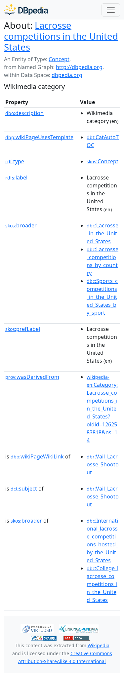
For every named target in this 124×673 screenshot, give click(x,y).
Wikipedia (98, 645)
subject (24, 488)
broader (21, 225)
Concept (59, 59)
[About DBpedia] (26, 10)
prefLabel (22, 329)
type (14, 161)
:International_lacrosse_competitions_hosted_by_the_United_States (102, 540)
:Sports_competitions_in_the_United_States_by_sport (102, 296)
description (24, 113)
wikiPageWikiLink (37, 456)
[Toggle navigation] (111, 10)
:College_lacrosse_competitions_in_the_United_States (102, 584)
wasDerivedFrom (32, 376)
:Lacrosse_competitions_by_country (102, 261)
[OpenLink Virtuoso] (37, 628)
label (16, 177)
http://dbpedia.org (79, 67)
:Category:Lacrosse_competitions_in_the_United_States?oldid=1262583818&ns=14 (102, 409)
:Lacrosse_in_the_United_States (102, 233)
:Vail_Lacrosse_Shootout (103, 464)
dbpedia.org (67, 75)
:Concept (102, 161)
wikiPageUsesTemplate (39, 137)
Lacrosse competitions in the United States (61, 36)
